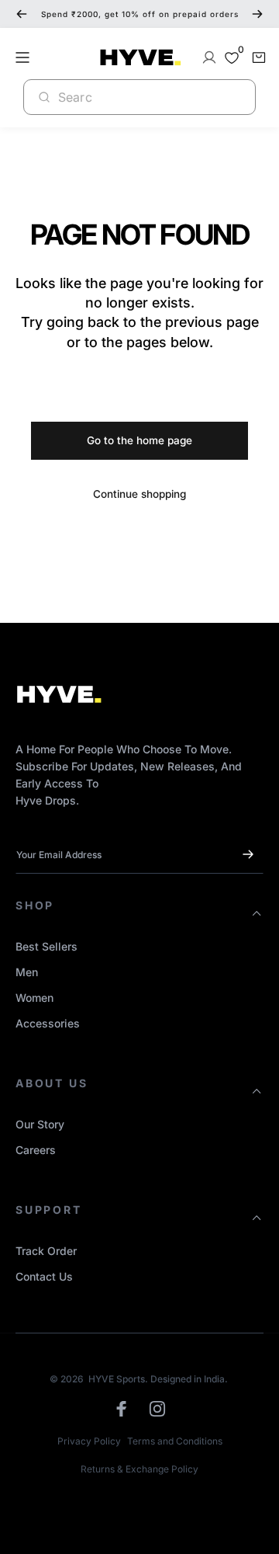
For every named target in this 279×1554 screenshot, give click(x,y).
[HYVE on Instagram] (157, 1408)
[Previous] (22, 14)
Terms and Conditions (174, 1441)
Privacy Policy (89, 1441)
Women (34, 997)
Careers (36, 1149)
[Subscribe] (248, 854)
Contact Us (44, 1276)
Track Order (46, 1250)
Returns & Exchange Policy (139, 1469)
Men (27, 972)
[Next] (257, 14)
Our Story (40, 1124)
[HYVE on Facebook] (121, 1408)
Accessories (48, 1023)
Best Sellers (47, 946)
